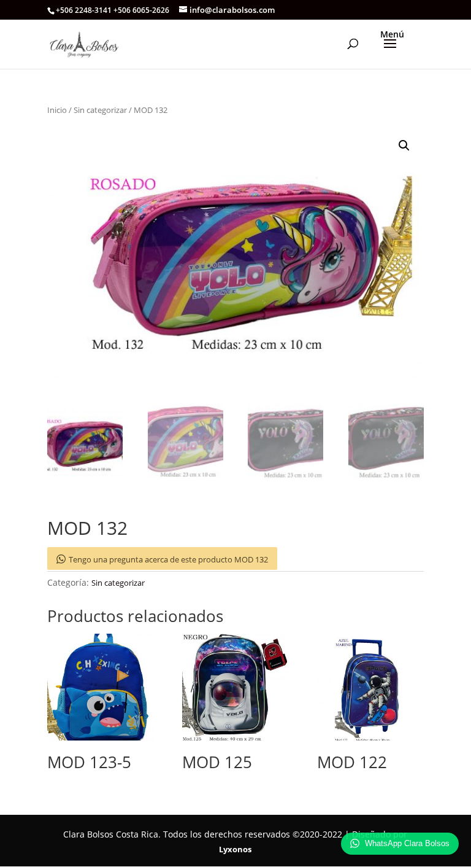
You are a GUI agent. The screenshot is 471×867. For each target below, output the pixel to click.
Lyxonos (235, 849)
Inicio (57, 109)
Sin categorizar (100, 109)
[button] (404, 145)
